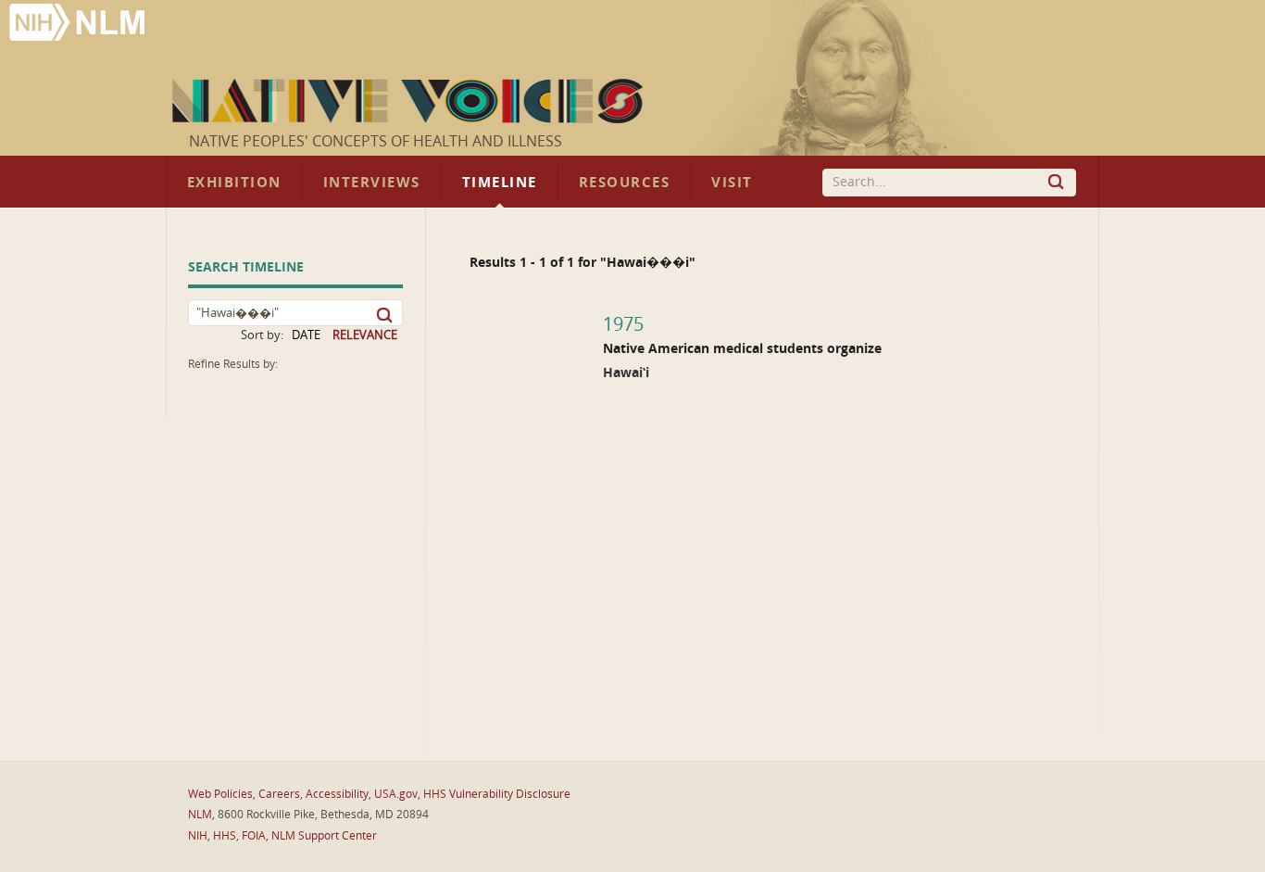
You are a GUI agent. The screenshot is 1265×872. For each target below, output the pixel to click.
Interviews (371, 182)
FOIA (254, 835)
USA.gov (396, 794)
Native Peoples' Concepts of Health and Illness (375, 141)
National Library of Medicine (78, 24)
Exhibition (234, 182)
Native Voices (409, 101)
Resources (624, 182)
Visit (732, 182)
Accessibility (337, 794)
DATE (306, 335)
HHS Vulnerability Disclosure (496, 794)
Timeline (499, 182)
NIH (197, 835)
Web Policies (220, 794)
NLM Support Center (324, 835)
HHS (224, 835)
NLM (200, 814)
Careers (279, 794)
